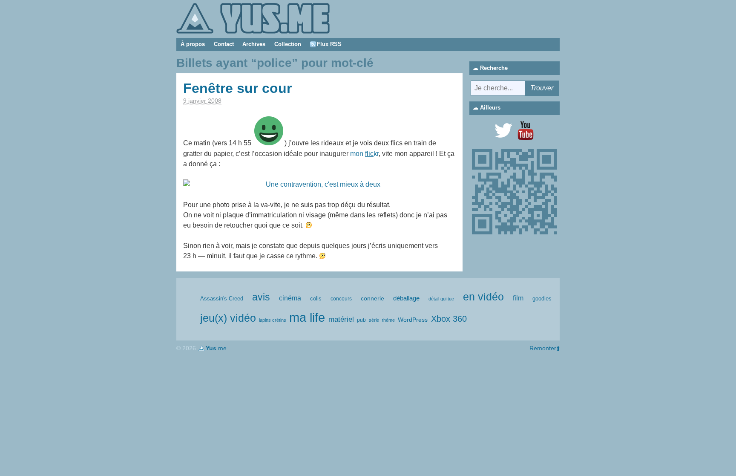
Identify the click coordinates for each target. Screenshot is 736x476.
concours (341, 299)
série (374, 320)
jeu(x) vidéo (228, 318)
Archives (253, 44)
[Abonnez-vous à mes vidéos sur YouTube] (525, 130)
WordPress (413, 319)
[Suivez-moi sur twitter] (503, 130)
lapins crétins (272, 320)
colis (316, 298)
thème (388, 320)
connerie (372, 298)
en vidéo (483, 297)
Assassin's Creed (221, 298)
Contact (224, 44)
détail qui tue (441, 298)
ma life (307, 317)
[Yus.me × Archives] (253, 17)
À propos (193, 44)
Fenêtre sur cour (237, 88)
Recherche (494, 68)
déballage (406, 298)
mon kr (364, 153)
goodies (542, 298)
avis (261, 297)
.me (216, 348)
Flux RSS (329, 44)
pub (361, 320)
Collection (287, 44)
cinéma (290, 298)
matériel (341, 319)
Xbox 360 (449, 318)
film (518, 298)
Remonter (542, 348)
